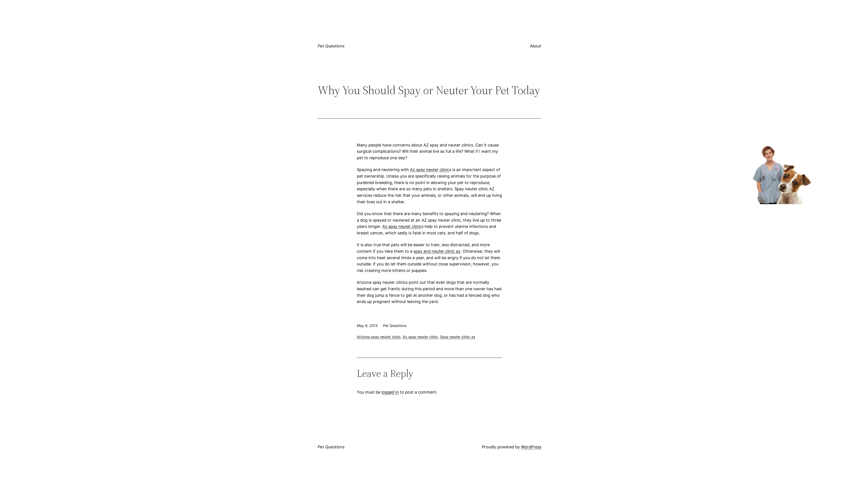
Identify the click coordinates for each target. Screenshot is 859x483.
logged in (390, 392)
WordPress (531, 447)
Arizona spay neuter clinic (379, 337)
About (535, 46)
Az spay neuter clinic (429, 169)
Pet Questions (331, 46)
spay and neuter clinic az (436, 251)
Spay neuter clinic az (457, 337)
